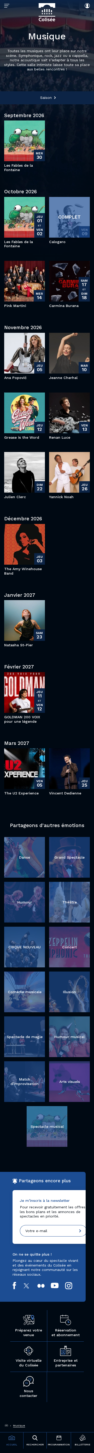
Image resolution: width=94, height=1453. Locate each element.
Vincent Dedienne (65, 793)
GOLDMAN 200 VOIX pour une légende (22, 719)
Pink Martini (15, 306)
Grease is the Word (21, 437)
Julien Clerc (15, 497)
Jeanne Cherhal (63, 378)
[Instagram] (71, 1285)
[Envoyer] (80, 1231)
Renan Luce (59, 437)
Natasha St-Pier (18, 645)
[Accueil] (6, 1425)
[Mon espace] (86, 5)
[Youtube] (58, 1285)
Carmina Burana (64, 306)
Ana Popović (15, 378)
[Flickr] (44, 1285)
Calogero (57, 242)
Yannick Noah (61, 497)
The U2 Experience (21, 793)
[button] (47, 97)
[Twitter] (29, 1285)
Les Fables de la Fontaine (18, 167)
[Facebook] (17, 1285)
